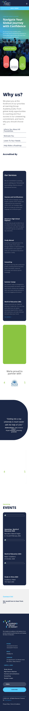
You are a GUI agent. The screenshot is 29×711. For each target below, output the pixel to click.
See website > (8, 317)
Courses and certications (11, 673)
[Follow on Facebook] (4, 639)
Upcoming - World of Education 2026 (11, 530)
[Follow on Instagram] (7, 639)
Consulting (7, 676)
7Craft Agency (7, 700)
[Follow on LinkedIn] (10, 639)
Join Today (15, 8)
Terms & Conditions (15, 704)
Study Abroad (8, 669)
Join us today (10, 48)
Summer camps (8, 678)
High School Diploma (10, 671)
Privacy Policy (6, 704)
